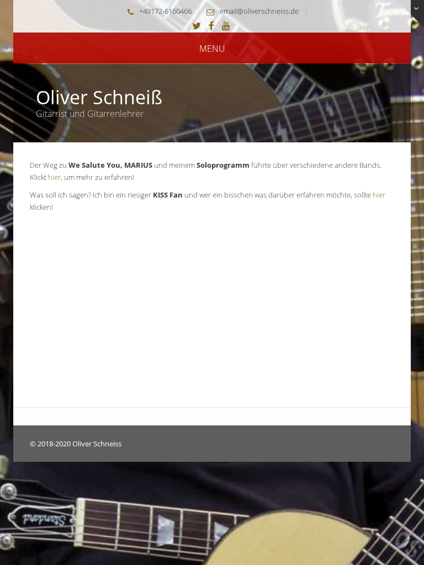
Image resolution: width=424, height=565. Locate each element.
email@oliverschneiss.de (259, 11)
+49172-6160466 (165, 11)
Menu (212, 48)
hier (54, 177)
